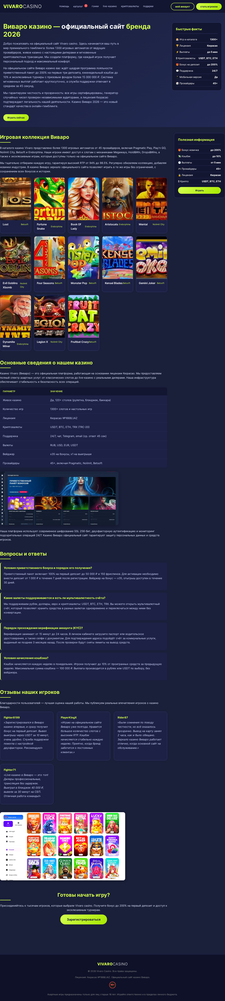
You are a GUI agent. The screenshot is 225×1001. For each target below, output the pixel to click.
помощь (64, 6)
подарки (148, 6)
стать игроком (209, 6)
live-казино (110, 6)
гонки (95, 6)
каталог (79, 6)
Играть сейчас (16, 117)
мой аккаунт (182, 6)
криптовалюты (130, 6)
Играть (199, 190)
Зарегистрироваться (83, 919)
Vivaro (22, 6)
